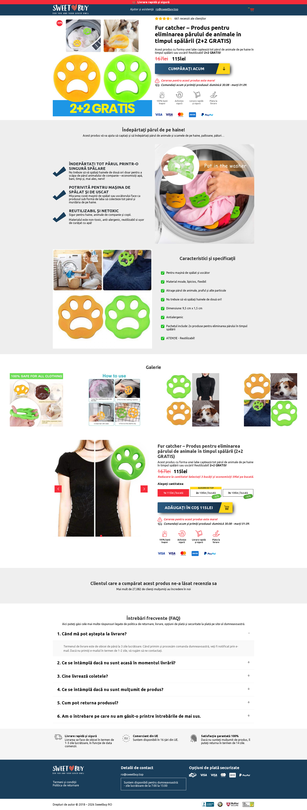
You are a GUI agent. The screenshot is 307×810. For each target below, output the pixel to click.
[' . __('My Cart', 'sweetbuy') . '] (251, 10)
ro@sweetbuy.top (167, 9)
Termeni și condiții (64, 782)
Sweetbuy (78, 9)
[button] (144, 489)
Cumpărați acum (186, 68)
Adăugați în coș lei (189, 507)
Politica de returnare (66, 785)
